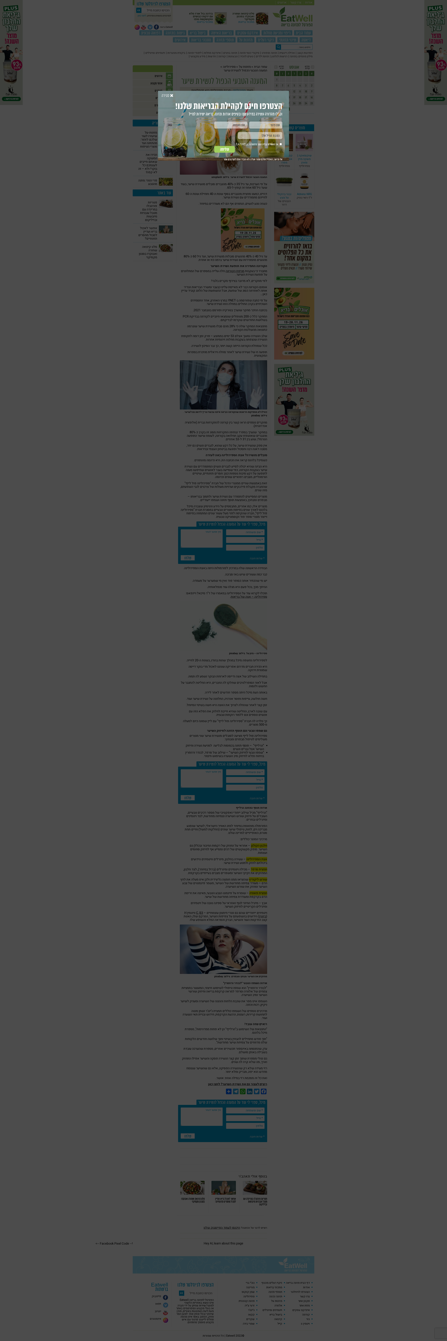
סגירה (166, 96)
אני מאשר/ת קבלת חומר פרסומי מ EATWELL (257, 144)
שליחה (224, 149)
